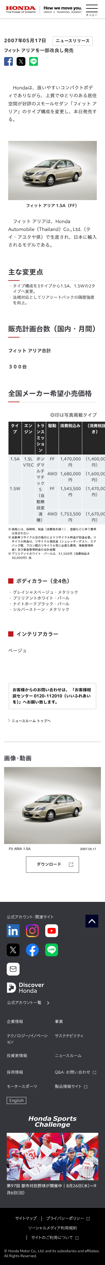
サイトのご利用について (52, 1238)
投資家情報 (17, 1056)
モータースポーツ (22, 1086)
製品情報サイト (68, 1086)
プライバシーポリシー (65, 1218)
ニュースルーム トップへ (31, 720)
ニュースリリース (73, 41)
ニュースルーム (68, 1056)
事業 (59, 1022)
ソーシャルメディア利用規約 (52, 1228)
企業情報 (15, 1022)
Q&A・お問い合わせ (72, 1072)
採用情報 (15, 1072)
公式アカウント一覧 (24, 1003)
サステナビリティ (69, 1036)
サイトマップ (26, 1218)
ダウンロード (49, 864)
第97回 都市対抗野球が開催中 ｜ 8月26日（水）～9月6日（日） (51, 1189)
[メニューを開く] (92, 9)
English (16, 1100)
